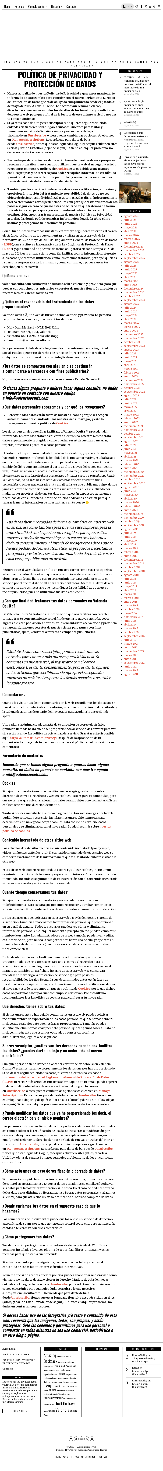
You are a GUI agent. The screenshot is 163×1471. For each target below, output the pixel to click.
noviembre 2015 (134, 616)
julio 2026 (130, 219)
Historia (66, 1382)
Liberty (47, 1386)
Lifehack (56, 1386)
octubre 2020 (132, 479)
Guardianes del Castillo (55, 1382)
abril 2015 (130, 624)
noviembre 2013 (134, 651)
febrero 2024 (132, 326)
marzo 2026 (131, 235)
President (57, 1398)
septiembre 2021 (134, 437)
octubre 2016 (132, 609)
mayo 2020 (131, 494)
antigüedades (61, 1356)
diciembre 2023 (133, 334)
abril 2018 (130, 590)
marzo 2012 (131, 670)
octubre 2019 (132, 521)
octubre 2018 (132, 567)
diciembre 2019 (133, 513)
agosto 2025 (131, 261)
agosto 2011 (131, 674)
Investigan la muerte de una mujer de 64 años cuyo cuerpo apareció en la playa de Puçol (137, 164)
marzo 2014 (131, 643)
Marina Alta (73, 1386)
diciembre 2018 (133, 559)
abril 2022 (130, 410)
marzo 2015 (131, 628)
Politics (48, 1398)
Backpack (50, 1361)
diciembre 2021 (133, 426)
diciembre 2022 (133, 380)
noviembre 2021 (134, 429)
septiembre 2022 (134, 391)
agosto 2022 (131, 395)
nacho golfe (70, 1390)
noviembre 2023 (134, 338)
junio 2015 (130, 620)
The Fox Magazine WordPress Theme (88, 1450)
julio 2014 (130, 639)
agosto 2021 (131, 441)
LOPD (8, 249)
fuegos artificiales (71, 1374)
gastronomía (49, 1378)
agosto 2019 (131, 529)
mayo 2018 (130, 586)
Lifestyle (65, 1386)
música (52, 1390)
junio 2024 (130, 311)
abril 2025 (130, 277)
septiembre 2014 (134, 636)
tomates (46, 1404)
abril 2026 (130, 231)
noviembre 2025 (134, 250)
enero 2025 (131, 284)
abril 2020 (130, 498)
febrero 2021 (131, 464)
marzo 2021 (131, 460)
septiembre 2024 (134, 300)
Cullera (58, 1370)
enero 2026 (131, 242)
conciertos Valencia (49, 1370)
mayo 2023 (130, 361)
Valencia (62, 1409)
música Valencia (62, 1390)
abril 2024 (130, 319)
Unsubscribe (37, 135)
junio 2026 (130, 223)
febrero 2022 (132, 418)
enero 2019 (130, 555)
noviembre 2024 (134, 292)
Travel (71, 1403)
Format (61, 1374)
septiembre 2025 (134, 258)
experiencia (48, 1374)
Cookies (62, 169)
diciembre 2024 (134, 288)
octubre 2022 (132, 387)
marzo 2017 (131, 605)
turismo (52, 1410)
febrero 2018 (131, 597)
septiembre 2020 (134, 483)
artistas (68, 1356)
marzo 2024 (131, 323)
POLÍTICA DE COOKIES (15, 1354)
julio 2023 (130, 353)
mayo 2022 (130, 407)
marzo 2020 (131, 502)
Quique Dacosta (68, 1398)
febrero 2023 (132, 372)
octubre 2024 (132, 296)
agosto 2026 (131, 216)
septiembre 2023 (134, 345)
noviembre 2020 (134, 475)
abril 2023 (130, 365)
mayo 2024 (131, 315)
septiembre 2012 (134, 662)
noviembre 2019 (134, 517)
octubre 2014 (132, 632)
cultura (64, 1370)
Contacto (7, 1368)
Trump (46, 1411)
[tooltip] (141, 6)
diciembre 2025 (133, 246)
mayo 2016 (130, 613)
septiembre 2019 (134, 525)
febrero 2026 (132, 239)
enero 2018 (131, 601)
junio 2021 (130, 449)
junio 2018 (130, 582)
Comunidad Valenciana (65, 1366)
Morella (46, 1390)
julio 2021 (130, 445)
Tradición (61, 1403)
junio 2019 (130, 536)
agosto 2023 (131, 349)
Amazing (50, 1355)
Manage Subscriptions (28, 139)
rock (75, 1398)
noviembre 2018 (134, 563)
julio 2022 (130, 399)
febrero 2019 (131, 552)
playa (68, 1394)
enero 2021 (130, 468)
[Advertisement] (81, 36)
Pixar (64, 1394)
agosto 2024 (131, 303)
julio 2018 (130, 578)
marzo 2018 (131, 594)
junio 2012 (130, 666)
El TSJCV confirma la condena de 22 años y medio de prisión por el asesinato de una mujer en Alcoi (137, 84)
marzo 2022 (131, 414)
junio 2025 (130, 269)
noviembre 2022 (134, 384)
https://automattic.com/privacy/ (33, 738)
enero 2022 (131, 422)
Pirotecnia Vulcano (57, 1394)
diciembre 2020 (134, 471)
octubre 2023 (132, 342)
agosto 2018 (131, 575)
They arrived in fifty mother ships (143, 1360)
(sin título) (130, 122)
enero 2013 (130, 658)
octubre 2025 (132, 254)
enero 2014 (130, 647)
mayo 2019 (130, 540)
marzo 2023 (131, 368)
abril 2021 (130, 456)
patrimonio (47, 1394)
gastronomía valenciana (61, 1378)
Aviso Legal (8, 1348)
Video (46, 1415)
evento (69, 1370)
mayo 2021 (130, 452)
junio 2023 (130, 357)
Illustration (73, 1382)
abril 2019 (130, 544)
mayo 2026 (131, 227)
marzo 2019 (131, 548)
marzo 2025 (131, 281)
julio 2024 (130, 307)
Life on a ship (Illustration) (140, 1373)
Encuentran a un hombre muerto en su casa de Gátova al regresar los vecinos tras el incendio (136, 139)
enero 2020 (131, 510)
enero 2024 (131, 330)
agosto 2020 (131, 487)
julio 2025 (130, 265)
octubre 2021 (132, 433)
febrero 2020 (132, 506)
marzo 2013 (131, 655)
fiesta (55, 1374)
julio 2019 (130, 533)
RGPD (8, 244)
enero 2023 (131, 376)
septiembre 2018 (134, 571)
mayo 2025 (130, 273)
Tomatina (52, 1404)
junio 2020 (130, 491)
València (73, 1410)
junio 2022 (130, 403)
